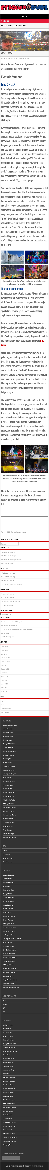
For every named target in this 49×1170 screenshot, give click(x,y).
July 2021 (4, 673)
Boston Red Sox (8, 736)
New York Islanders (9, 1089)
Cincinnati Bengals (8, 897)
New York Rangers (8, 1092)
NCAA (5, 1004)
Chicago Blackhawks (9, 1044)
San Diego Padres (8, 811)
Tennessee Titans (8, 984)
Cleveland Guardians (9, 751)
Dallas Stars (6, 1055)
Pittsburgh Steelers (8, 965)
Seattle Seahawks (8, 976)
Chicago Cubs (7, 740)
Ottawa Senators (8, 1096)
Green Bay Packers (9, 916)
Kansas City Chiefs (8, 931)
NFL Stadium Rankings (8, 577)
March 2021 (5, 676)
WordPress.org (5, 712)
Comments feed (6, 709)
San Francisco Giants (9, 815)
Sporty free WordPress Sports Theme (17, 1166)
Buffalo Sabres (7, 1032)
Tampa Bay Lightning (9, 1122)
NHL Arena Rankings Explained (11, 601)
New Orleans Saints (9, 954)
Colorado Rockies (8, 755)
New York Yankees (8, 792)
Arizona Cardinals (8, 875)
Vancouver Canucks (9, 1133)
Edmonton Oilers (8, 1062)
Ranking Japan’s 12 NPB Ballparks (12, 622)
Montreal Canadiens (9, 1077)
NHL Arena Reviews (7, 594)
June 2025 (4, 650)
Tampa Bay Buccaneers (10, 980)
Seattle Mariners (8, 819)
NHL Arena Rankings (7, 598)
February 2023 (5, 658)
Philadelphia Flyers (9, 1100)
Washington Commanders (11, 987)
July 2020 (4, 680)
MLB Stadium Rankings (8, 556)
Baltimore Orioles (8, 732)
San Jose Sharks (8, 1111)
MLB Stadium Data (7, 563)
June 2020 (4, 684)
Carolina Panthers (8, 890)
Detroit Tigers (7, 759)
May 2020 (4, 688)
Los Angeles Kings (8, 1070)
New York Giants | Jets (10, 957)
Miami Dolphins (7, 942)
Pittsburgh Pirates (8, 804)
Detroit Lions (7, 912)
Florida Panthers (8, 1066)
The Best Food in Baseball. (9, 625)
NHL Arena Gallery (7, 605)
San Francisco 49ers (9, 972)
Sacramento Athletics (9, 807)
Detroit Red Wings (8, 1059)
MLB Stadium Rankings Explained (11, 559)
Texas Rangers (7, 830)
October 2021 (5, 669)
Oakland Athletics (8, 796)
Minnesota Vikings (8, 946)
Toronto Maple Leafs (9, 1126)
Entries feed (5, 705)
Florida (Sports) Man (7, 637)
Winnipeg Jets (7, 1145)
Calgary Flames (8, 1036)
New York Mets (7, 789)
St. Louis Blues (7, 1118)
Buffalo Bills (6, 886)
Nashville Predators (9, 1081)
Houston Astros (7, 762)
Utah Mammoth (7, 1130)
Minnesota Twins (8, 785)
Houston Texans (8, 920)
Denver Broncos (8, 909)
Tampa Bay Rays (8, 826)
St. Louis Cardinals (8, 822)
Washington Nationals (9, 837)
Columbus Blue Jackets (10, 1051)
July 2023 (4, 654)
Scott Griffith (25, 58)
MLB (4, 1000)
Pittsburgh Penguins (9, 1103)
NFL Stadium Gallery (7, 580)
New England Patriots (9, 950)
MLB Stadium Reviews (8, 552)
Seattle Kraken (7, 1115)
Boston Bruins (7, 1029)
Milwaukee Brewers (9, 781)
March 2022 (5, 665)
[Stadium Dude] (24, 10)
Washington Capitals (9, 1141)
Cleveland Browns (8, 901)
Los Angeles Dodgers (9, 774)
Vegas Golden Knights (10, 1137)
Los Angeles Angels (9, 770)
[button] (3, 21)
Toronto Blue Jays (8, 834)
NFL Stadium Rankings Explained (11, 584)
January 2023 (5, 661)
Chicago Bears (7, 894)
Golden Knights (21, 532)
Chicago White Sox (9, 744)
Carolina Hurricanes (9, 1040)
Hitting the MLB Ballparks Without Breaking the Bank (17, 629)
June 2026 (4, 646)
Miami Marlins (7, 777)
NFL (4, 1008)
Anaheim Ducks (8, 1025)
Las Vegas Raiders (8, 935)
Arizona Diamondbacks (10, 725)
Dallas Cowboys (8, 905)
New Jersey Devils (8, 1085)
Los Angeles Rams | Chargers (12, 939)
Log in (3, 701)
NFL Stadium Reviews (8, 573)
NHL (8, 532)
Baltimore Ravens (8, 882)
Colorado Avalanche (9, 1047)
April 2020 (4, 691)
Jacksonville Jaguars (9, 927)
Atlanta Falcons (7, 879)
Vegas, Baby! (6, 53)
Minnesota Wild (7, 1074)
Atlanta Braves (7, 729)
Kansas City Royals (9, 766)
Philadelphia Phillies (9, 800)
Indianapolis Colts (8, 924)
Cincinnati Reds (8, 747)
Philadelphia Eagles (9, 961)
